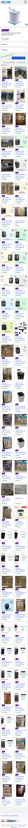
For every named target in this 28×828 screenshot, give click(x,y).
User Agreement (21, 826)
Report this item (22, 62)
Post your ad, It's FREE (18, 58)
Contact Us (7, 815)
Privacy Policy (14, 827)
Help (2, 815)
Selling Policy (14, 815)
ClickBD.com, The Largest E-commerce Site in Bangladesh (5, 2)
